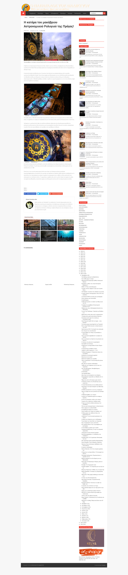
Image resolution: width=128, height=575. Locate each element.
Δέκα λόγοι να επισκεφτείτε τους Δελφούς (91, 375)
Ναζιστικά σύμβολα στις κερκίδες (89, 358)
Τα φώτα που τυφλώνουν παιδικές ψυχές (91, 401)
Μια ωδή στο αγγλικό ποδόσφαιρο (89, 363)
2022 (82, 258)
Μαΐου (83, 514)
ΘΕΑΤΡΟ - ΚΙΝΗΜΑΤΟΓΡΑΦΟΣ (86, 220)
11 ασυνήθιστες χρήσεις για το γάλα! (90, 427)
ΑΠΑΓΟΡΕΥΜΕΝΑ (83, 207)
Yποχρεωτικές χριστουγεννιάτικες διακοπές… (92, 316)
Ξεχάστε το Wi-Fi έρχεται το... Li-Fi (90, 350)
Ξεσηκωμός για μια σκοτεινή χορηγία (90, 432)
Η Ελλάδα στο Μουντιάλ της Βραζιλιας (93, 172)
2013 (82, 273)
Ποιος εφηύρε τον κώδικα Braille (89, 407)
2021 (82, 259)
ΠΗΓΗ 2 (25, 190)
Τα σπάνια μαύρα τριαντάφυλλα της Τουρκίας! (92, 324)
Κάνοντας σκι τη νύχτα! (87, 357)
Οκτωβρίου (84, 505)
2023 (82, 256)
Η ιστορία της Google (90, 81)
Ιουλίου (84, 510)
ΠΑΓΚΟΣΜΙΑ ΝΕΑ (83, 227)
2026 (82, 251)
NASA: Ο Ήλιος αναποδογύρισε (89, 286)
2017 (82, 266)
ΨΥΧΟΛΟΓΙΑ (82, 243)
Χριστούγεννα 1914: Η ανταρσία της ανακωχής (92, 329)
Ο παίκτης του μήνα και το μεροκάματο (91, 342)
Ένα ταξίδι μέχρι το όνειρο (88, 278)
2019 (82, 263)
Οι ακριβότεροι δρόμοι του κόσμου (90, 409)
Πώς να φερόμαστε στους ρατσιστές (90, 422)
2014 (82, 271)
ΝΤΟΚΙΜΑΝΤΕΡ (82, 225)
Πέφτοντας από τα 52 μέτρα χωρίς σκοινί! (91, 380)
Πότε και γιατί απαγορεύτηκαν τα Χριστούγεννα (92, 406)
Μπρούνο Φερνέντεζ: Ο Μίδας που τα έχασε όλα (93, 469)
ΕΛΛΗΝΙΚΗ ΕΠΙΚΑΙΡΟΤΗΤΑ (85, 214)
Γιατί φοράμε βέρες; (86, 373)
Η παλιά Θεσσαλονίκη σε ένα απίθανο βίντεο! (92, 384)
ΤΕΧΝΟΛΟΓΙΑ (82, 232)
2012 (82, 522)
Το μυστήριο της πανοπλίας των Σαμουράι (91, 421)
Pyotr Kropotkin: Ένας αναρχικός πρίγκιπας (92, 442)
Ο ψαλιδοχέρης (85, 300)
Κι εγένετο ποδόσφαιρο (87, 447)
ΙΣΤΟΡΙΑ (81, 221)
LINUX (80, 245)
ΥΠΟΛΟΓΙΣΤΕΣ (82, 236)
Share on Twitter (44, 193)
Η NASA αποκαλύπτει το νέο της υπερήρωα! (92, 389)
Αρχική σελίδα (48, 284)
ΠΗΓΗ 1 (25, 188)
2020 (82, 261)
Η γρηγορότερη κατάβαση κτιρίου (89, 348)
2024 (82, 254)
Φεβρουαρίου (85, 519)
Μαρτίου (84, 517)
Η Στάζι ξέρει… (85, 371)
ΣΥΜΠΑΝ (81, 231)
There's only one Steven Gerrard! (89, 495)
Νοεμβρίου (84, 503)
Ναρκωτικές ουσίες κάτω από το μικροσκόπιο (92, 314)
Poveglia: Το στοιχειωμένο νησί (89, 464)
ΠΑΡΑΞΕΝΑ (43, 30)
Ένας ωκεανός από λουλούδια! (89, 298)
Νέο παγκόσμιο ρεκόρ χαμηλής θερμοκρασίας (92, 440)
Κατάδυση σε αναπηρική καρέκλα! (89, 355)
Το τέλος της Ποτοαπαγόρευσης (89, 477)
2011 (82, 524)
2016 (82, 268)
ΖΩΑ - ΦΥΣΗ (82, 218)
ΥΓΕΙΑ (80, 234)
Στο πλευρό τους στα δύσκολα (89, 330)
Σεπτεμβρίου (85, 507)
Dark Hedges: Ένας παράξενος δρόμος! (93, 71)
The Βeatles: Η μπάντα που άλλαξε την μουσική (93, 291)
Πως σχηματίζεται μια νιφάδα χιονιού (93, 101)
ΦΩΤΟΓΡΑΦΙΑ (82, 240)
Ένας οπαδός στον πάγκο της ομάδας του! (92, 411)
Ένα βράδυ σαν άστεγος (87, 343)
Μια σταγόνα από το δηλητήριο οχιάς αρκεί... (94, 142)
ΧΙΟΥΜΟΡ (81, 241)
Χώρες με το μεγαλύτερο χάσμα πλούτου (91, 490)
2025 (82, 253)
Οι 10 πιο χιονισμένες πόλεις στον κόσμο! (91, 399)
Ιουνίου (84, 512)
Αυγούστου (84, 508)
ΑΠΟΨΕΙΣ (81, 209)
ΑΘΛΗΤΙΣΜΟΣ (82, 205)
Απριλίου (84, 515)
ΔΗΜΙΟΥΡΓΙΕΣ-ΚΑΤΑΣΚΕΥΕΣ (86, 212)
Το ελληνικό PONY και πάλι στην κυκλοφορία (92, 296)
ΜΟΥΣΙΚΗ (81, 223)
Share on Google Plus (57, 193)
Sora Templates (102, 565)
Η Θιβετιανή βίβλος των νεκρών (89, 394)
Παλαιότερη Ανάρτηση (69, 284)
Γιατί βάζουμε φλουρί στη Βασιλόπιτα (90, 277)
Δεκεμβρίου (84, 275)
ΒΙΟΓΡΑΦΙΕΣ (82, 210)
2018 (82, 265)
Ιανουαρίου (84, 520)
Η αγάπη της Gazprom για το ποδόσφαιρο (91, 419)
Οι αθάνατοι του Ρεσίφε (90, 133)
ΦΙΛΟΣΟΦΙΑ (82, 238)
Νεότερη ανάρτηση (28, 284)
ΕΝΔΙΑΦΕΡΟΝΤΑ (83, 216)
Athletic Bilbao (88, 182)
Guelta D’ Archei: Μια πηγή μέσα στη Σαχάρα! (95, 191)
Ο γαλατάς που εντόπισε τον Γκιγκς (90, 485)
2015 (82, 270)
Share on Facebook (31, 193)
